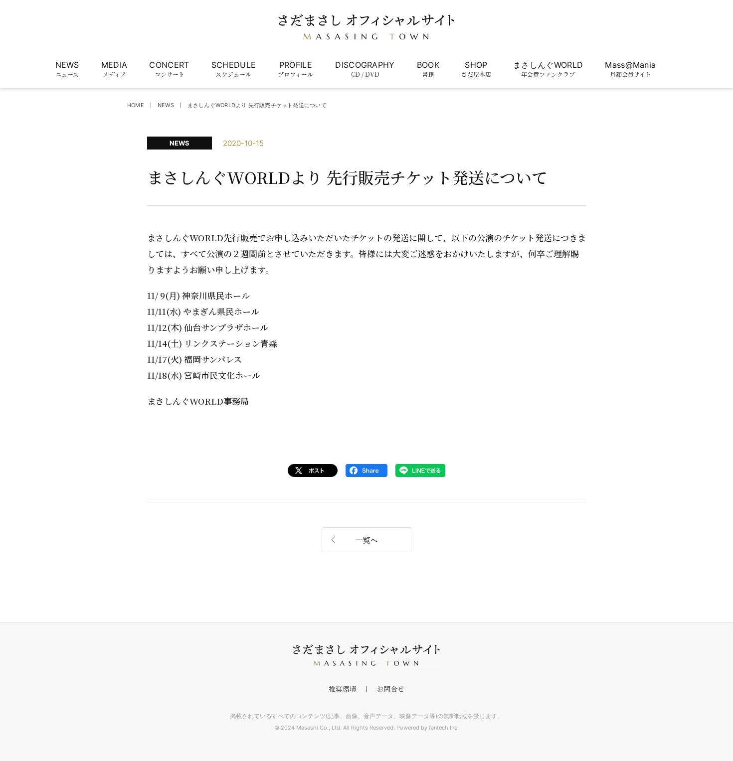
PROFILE (295, 69)
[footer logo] (366, 655)
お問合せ (390, 688)
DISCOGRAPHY (365, 69)
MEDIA (114, 69)
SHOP (476, 69)
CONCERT (169, 69)
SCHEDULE (233, 69)
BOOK (428, 69)
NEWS (67, 69)
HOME (135, 105)
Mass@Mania (630, 69)
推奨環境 (343, 688)
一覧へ (367, 540)
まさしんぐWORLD (548, 69)
